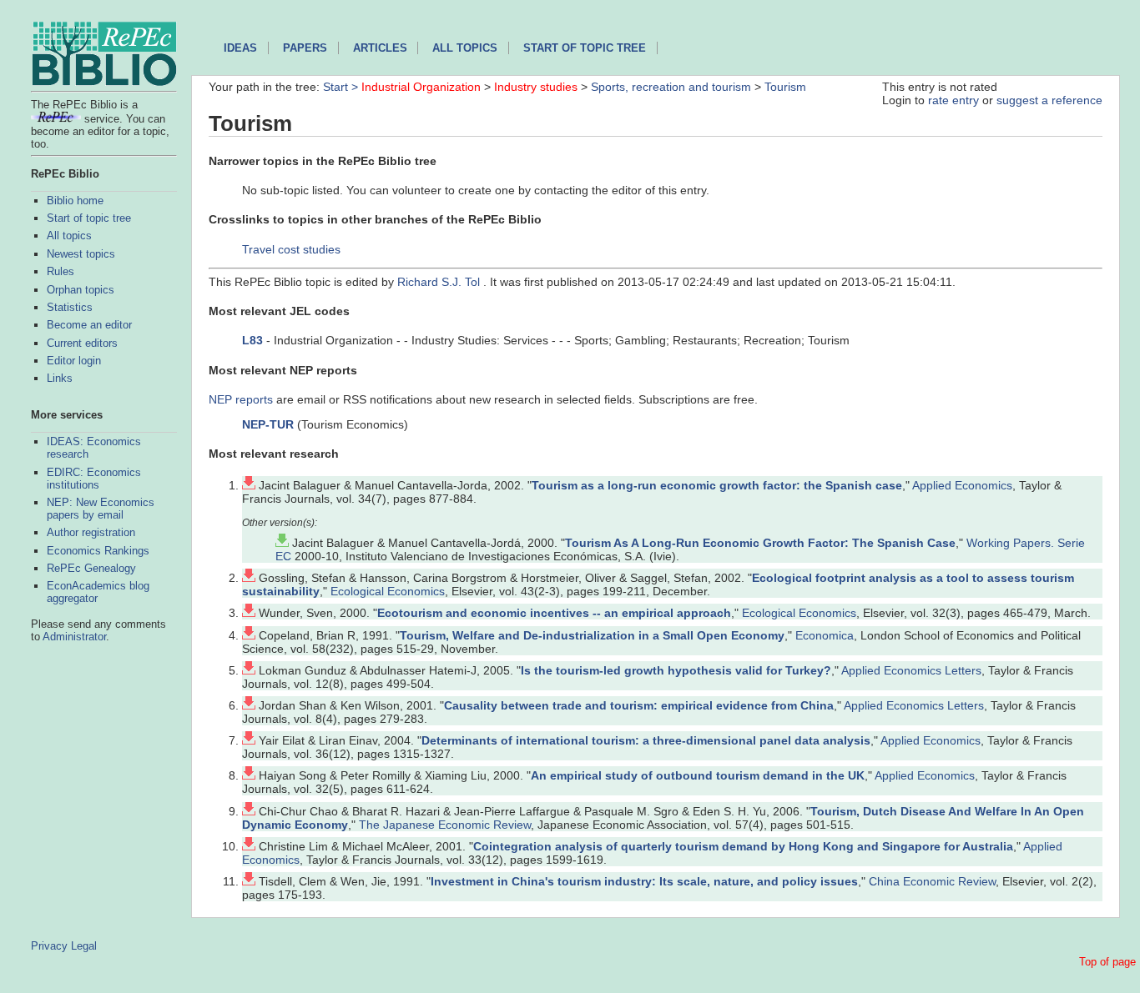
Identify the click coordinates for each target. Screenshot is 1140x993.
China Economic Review (932, 881)
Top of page (1107, 961)
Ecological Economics (387, 591)
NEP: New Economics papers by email (100, 508)
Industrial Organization (421, 86)
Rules (60, 271)
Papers (305, 48)
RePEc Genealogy (91, 568)
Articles (380, 48)
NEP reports (241, 399)
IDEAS (240, 48)
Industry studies (536, 86)
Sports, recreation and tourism (671, 86)
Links (60, 378)
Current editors (82, 343)
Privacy (49, 946)
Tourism (785, 86)
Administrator (74, 636)
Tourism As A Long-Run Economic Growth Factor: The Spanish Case (760, 542)
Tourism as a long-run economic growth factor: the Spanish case (717, 485)
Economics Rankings (98, 550)
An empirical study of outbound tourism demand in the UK (698, 775)
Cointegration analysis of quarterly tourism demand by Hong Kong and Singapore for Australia (743, 846)
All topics (69, 235)
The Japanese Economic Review (445, 824)
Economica (824, 635)
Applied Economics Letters (911, 670)
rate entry (953, 100)
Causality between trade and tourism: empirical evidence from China (639, 705)
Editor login (74, 360)
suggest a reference (1049, 100)
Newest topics (81, 254)
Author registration (91, 532)
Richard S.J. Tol (440, 281)
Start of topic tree (89, 218)
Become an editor (89, 324)
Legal (84, 946)
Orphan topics (80, 289)
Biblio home (75, 200)
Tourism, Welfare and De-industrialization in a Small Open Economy (592, 635)
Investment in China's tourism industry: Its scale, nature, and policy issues (644, 881)
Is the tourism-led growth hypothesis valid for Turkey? (676, 670)
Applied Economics (962, 485)
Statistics (70, 307)
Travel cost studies (291, 249)
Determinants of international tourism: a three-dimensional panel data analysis (645, 740)
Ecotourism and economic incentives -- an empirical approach (554, 612)
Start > (342, 86)
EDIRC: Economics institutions (94, 478)
